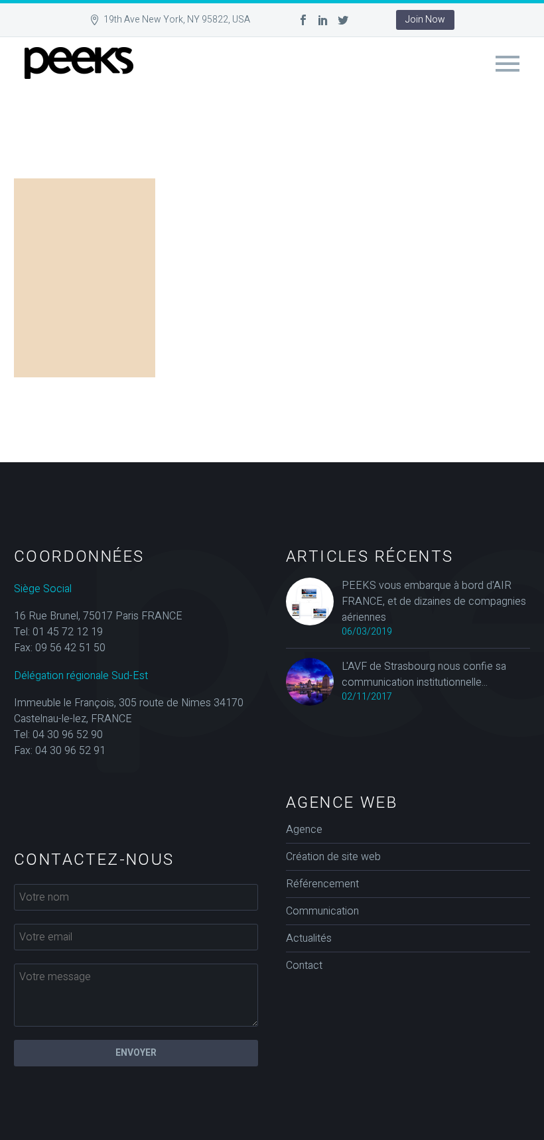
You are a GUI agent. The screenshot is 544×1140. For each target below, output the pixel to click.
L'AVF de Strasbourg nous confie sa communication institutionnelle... (424, 674)
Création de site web (333, 857)
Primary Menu (507, 64)
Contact (304, 966)
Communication (322, 911)
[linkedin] (323, 20)
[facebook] (303, 20)
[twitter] (343, 20)
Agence (304, 830)
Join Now (425, 20)
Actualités (309, 938)
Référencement (322, 884)
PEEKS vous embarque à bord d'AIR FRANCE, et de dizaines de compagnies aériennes (434, 601)
